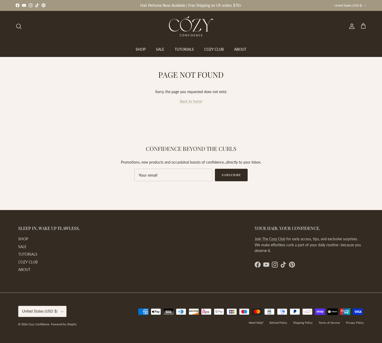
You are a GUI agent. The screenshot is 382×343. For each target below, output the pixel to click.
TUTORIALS (184, 49)
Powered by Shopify (64, 324)
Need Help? (256, 322)
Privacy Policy (355, 322)
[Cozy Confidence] (191, 26)
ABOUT (240, 49)
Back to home (191, 101)
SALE (160, 49)
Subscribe (231, 175)
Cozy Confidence (38, 324)
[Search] (19, 26)
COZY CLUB (214, 49)
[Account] (351, 26)
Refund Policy (278, 322)
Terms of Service (329, 322)
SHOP (141, 49)
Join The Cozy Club (270, 239)
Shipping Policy (303, 322)
